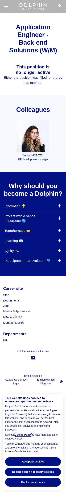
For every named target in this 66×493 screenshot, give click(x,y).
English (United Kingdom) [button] (44, 381)
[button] (59, 6)
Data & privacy (12, 316)
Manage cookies (13, 322)
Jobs (6, 305)
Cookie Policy (23, 434)
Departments (11, 300)
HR (5, 340)
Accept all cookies (33, 461)
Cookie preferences (33, 482)
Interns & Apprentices (17, 311)
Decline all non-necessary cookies (33, 472)
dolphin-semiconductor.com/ (33, 351)
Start (6, 295)
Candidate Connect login (16, 381)
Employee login (33, 375)
